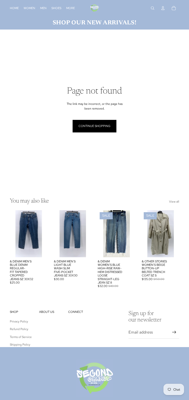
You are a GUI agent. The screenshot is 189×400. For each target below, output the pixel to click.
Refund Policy (19, 329)
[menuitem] (70, 8)
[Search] (152, 8)
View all (174, 202)
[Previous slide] (13, 233)
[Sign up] (174, 332)
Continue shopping (94, 126)
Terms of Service (21, 337)
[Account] (163, 8)
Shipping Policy (20, 345)
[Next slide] (43, 233)
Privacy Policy (19, 321)
